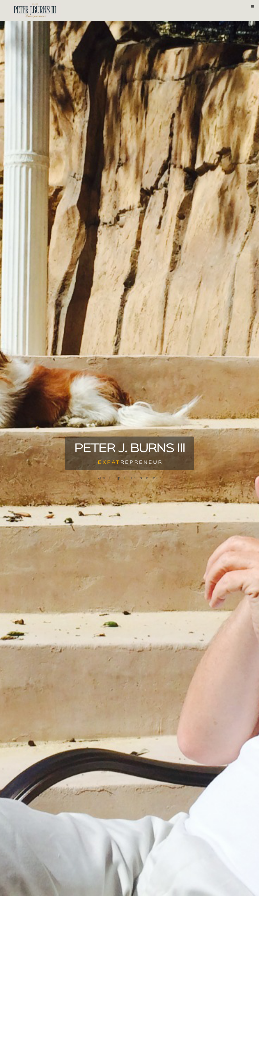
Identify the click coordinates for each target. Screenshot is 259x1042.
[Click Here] (252, 7)
